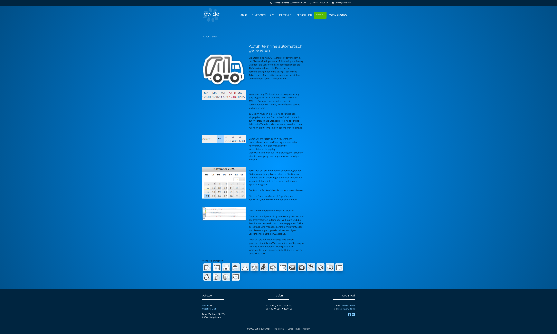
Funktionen (259, 15)
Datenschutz (294, 328)
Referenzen (285, 15)
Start (243, 15)
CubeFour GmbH (210, 308)
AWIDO (205, 305)
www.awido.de (348, 305)
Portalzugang (338, 15)
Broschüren (304, 15)
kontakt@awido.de (346, 308)
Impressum (279, 328)
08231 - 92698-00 (320, 3)
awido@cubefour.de (344, 3)
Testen (320, 15)
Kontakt (306, 328)
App (272, 15)
